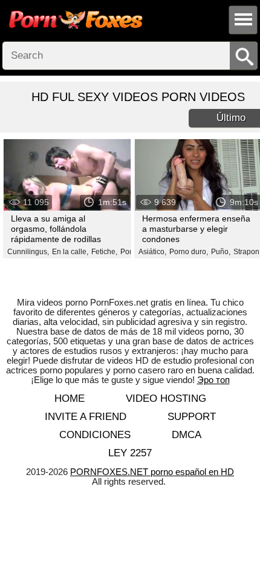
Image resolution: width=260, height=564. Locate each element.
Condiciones (95, 435)
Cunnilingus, (28, 252)
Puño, (220, 252)
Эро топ (213, 380)
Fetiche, (104, 252)
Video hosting (166, 398)
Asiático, (152, 252)
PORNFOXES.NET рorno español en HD (152, 472)
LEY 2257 (130, 453)
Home (69, 398)
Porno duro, (188, 252)
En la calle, (70, 252)
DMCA (186, 435)
